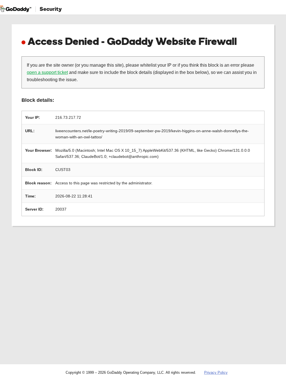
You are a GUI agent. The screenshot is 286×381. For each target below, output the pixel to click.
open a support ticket (47, 72)
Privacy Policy (216, 372)
